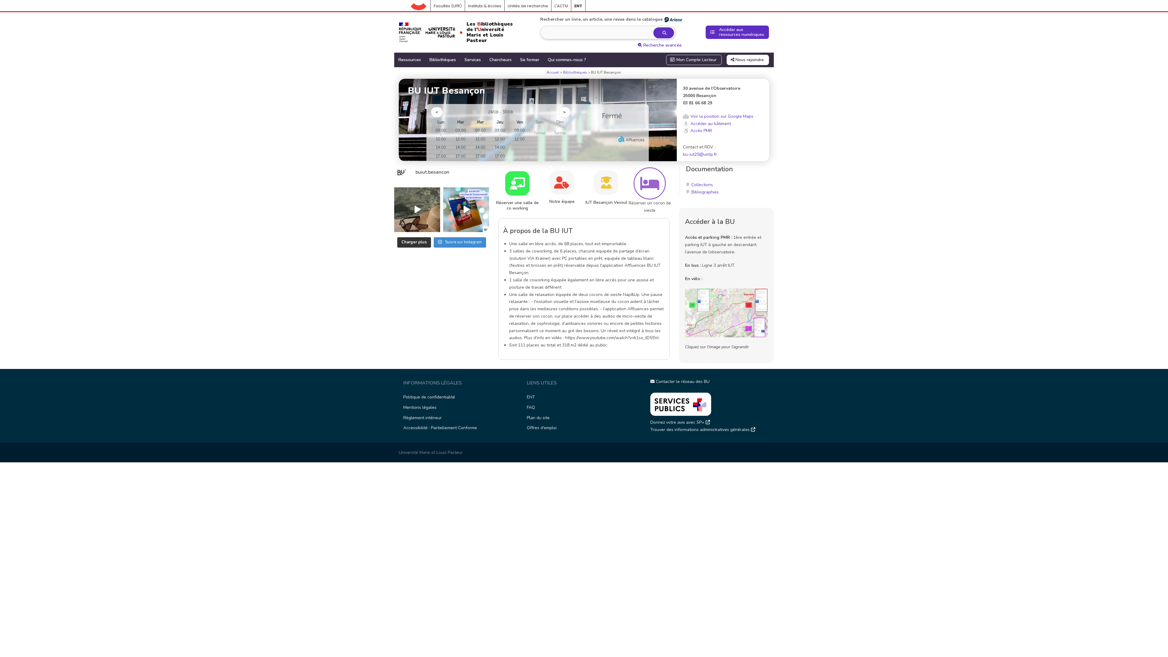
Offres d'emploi (542, 428)
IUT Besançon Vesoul (606, 202)
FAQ (531, 407)
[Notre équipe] (562, 182)
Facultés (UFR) (448, 6)
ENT (531, 397)
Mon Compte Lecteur (696, 60)
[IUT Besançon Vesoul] (606, 182)
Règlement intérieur (422, 418)
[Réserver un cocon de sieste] (650, 183)
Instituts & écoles (484, 6)
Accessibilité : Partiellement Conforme (440, 428)
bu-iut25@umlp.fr (700, 154)
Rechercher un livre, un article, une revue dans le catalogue (601, 19)
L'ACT (561, 6)
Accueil (421, 6)
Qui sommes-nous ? (567, 60)
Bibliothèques (442, 60)
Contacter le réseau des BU (682, 381)
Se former (529, 60)
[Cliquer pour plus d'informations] (612, 131)
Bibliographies (705, 192)
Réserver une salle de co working (517, 205)
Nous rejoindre (749, 60)
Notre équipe (562, 201)
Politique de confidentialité (429, 397)
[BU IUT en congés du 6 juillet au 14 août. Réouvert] (417, 209)
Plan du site (538, 418)
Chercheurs (500, 60)
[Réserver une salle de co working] (517, 183)
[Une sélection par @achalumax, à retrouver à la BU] (466, 209)
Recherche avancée (662, 45)
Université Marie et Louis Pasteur (431, 452)
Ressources (409, 60)
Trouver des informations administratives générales (700, 430)
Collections (702, 185)
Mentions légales (419, 407)
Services (472, 60)
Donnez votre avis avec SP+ (678, 422)
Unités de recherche (528, 6)
